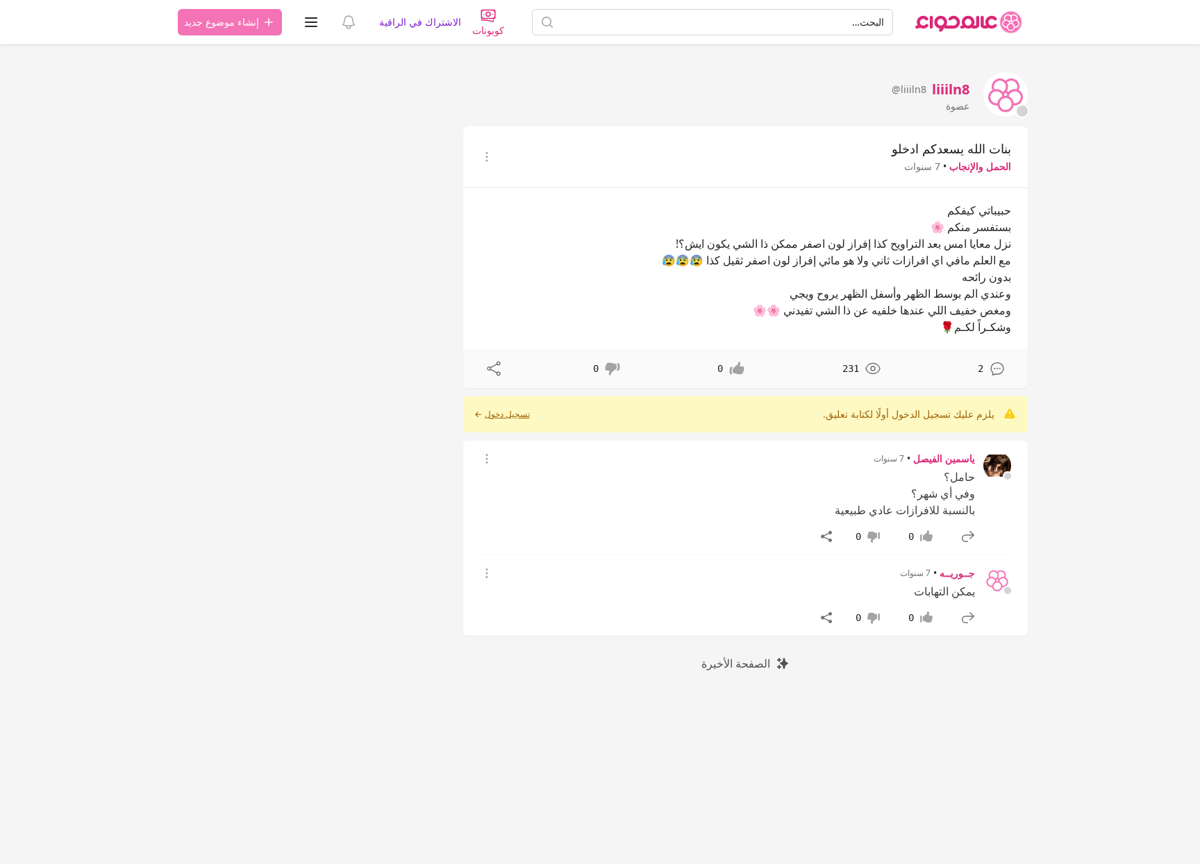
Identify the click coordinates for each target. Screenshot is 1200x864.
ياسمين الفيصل (944, 458)
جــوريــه (957, 572)
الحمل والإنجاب (980, 166)
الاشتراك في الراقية (420, 21)
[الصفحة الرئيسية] (968, 22)
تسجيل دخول (507, 414)
